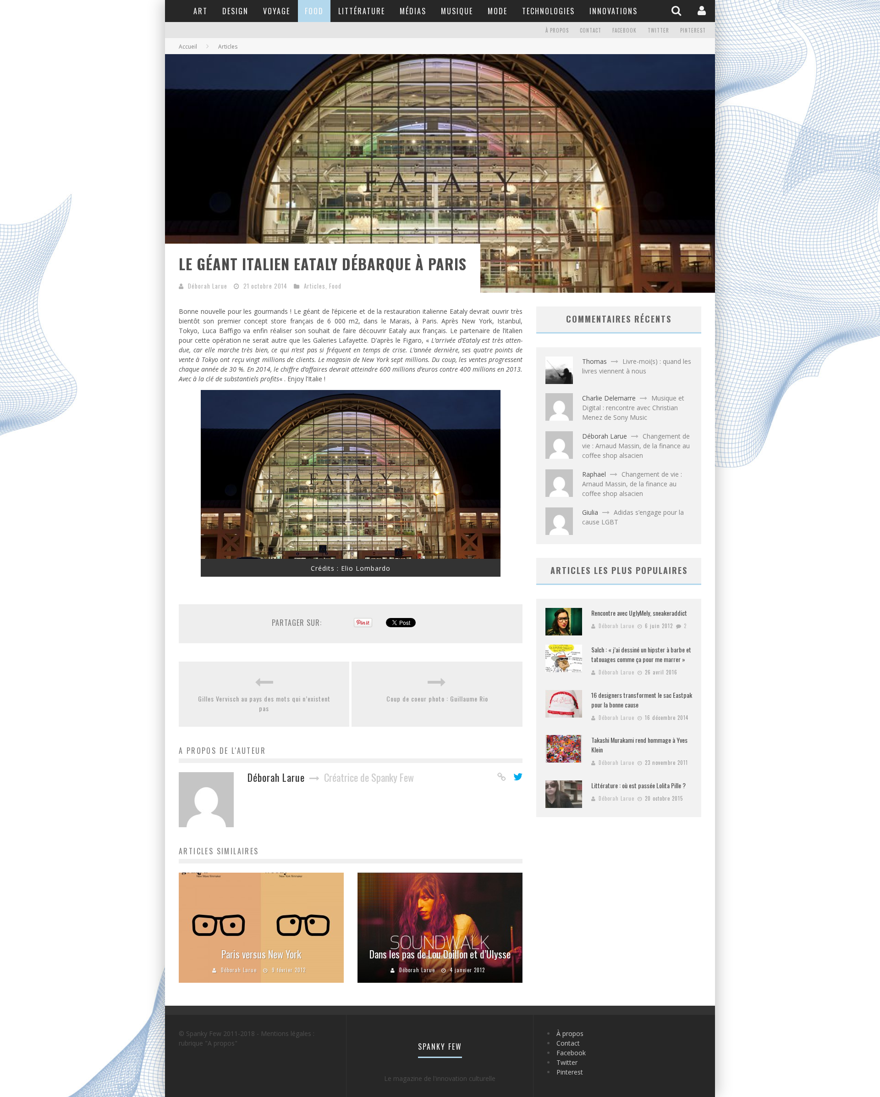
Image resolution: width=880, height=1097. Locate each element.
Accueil (188, 46)
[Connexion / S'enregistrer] (703, 10)
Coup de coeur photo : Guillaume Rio (437, 698)
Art (200, 11)
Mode (497, 11)
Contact (590, 30)
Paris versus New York (261, 954)
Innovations (613, 11)
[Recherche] (677, 10)
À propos (557, 30)
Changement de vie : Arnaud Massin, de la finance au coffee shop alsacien (636, 446)
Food (314, 11)
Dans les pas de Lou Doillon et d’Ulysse (440, 954)
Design (235, 11)
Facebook (624, 30)
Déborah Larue (207, 285)
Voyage (276, 11)
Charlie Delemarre (609, 398)
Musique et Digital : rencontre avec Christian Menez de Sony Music (633, 408)
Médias (413, 11)
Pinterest (693, 30)
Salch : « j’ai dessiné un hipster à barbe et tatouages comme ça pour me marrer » (641, 654)
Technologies (548, 11)
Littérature (361, 11)
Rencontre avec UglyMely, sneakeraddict (639, 613)
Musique (457, 11)
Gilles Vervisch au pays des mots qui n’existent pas (264, 703)
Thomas (594, 361)
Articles (314, 285)
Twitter (658, 30)
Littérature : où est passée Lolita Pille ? (638, 785)
